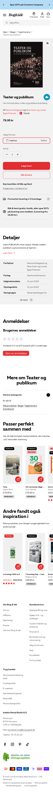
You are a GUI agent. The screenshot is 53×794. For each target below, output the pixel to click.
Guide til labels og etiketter (38, 625)
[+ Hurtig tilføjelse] (18, 479)
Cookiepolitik (9, 683)
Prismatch (34, 631)
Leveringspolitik (30, 785)
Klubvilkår (7, 698)
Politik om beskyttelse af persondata (17, 783)
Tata (5, 487)
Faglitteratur (24, 32)
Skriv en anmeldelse (16, 353)
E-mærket (8, 688)
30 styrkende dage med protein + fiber (35, 487)
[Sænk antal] (6, 154)
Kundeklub (34, 655)
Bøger (13, 32)
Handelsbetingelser (12, 693)
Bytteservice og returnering (37, 638)
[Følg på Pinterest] (20, 744)
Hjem (5, 32)
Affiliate (7, 615)
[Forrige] (3, 4)
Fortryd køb (35, 660)
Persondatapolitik (11, 703)
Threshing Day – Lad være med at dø (35, 574)
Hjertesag (8, 620)
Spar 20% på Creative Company (26, 4)
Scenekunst (8, 409)
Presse (6, 625)
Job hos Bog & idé (11, 630)
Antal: (6, 148)
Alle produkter (10, 405)
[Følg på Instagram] (12, 744)
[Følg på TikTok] (27, 744)
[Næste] (49, 4)
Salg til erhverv (36, 645)
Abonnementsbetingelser (13, 677)
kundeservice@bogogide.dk (21, 729)
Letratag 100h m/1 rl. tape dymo (13, 574)
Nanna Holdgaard (14, 110)
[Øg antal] (17, 154)
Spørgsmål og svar (38, 610)
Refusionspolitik (41, 783)
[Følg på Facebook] (5, 744)
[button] (9, 583)
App (31, 650)
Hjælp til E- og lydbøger (36, 617)
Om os (6, 610)
